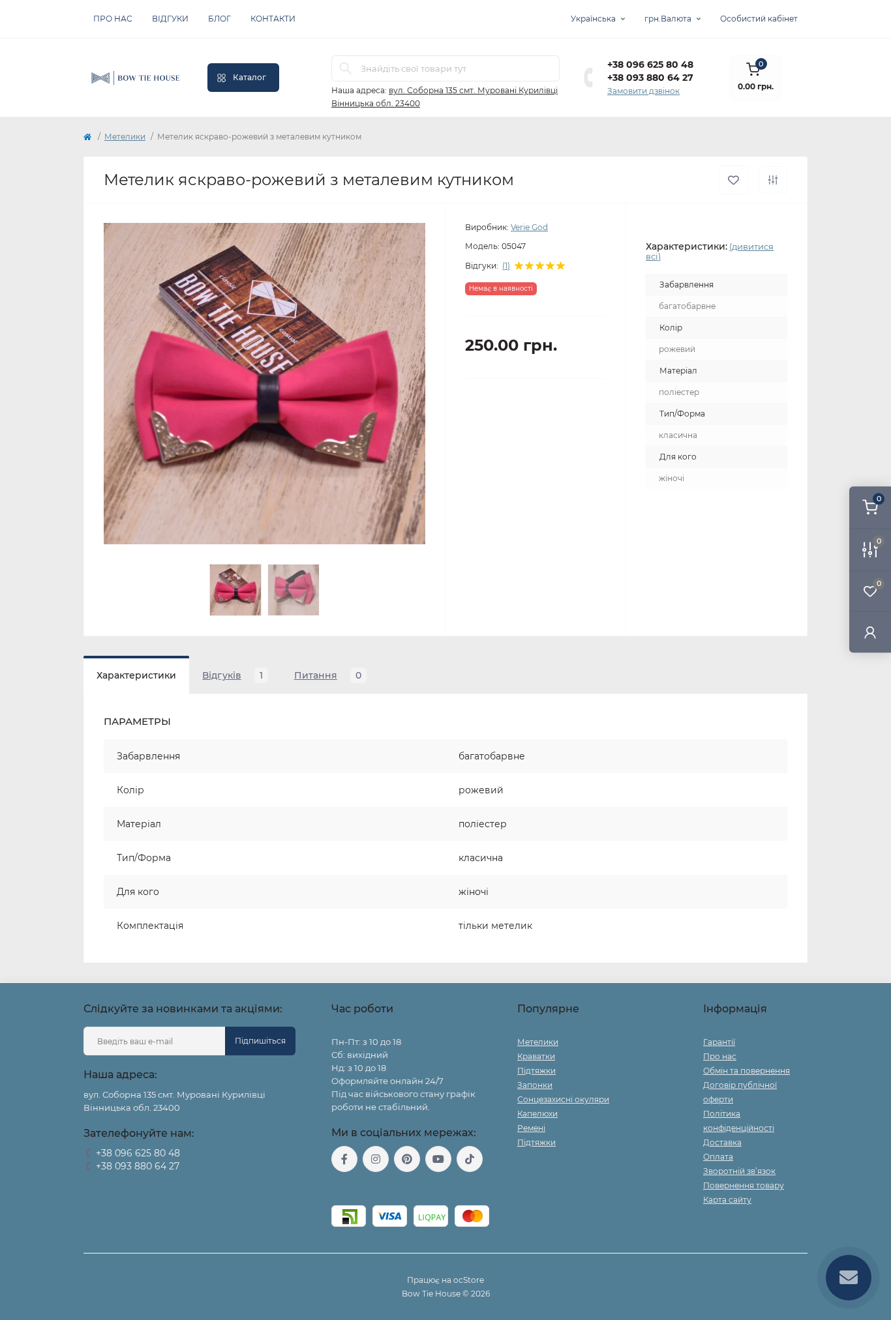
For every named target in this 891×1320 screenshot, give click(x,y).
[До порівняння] (773, 180)
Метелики (124, 136)
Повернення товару (743, 1185)
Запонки (534, 1085)
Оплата (718, 1157)
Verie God (529, 227)
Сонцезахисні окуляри (563, 1099)
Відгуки (170, 18)
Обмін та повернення (746, 1071)
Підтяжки (536, 1071)
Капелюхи (537, 1114)
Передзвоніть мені (121, 1183)
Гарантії (719, 1042)
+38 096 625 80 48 (650, 64)
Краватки (536, 1056)
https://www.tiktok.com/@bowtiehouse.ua (470, 1159)
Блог (219, 18)
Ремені (531, 1128)
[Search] (345, 68)
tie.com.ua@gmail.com (379, 1189)
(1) (506, 266)
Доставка (722, 1142)
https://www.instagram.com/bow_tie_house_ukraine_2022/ (376, 1159)
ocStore (468, 1280)
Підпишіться (260, 1041)
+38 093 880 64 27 (650, 77)
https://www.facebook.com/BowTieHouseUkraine (344, 1159)
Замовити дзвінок (643, 91)
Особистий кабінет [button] (759, 18)
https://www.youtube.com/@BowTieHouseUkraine (438, 1159)
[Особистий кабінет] (870, 632)
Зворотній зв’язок (739, 1171)
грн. (667, 18)
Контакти (272, 18)
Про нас (112, 18)
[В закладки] (733, 180)
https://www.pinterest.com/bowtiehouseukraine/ (407, 1159)
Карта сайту (727, 1200)
